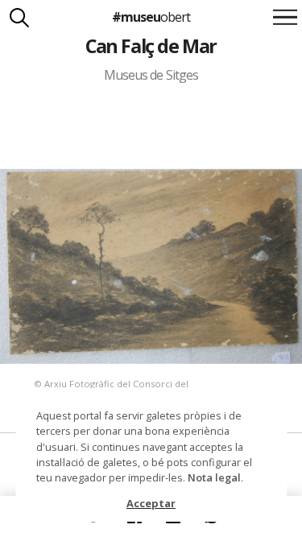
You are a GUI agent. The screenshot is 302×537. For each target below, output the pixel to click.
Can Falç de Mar (151, 46)
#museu (151, 17)
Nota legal (214, 477)
